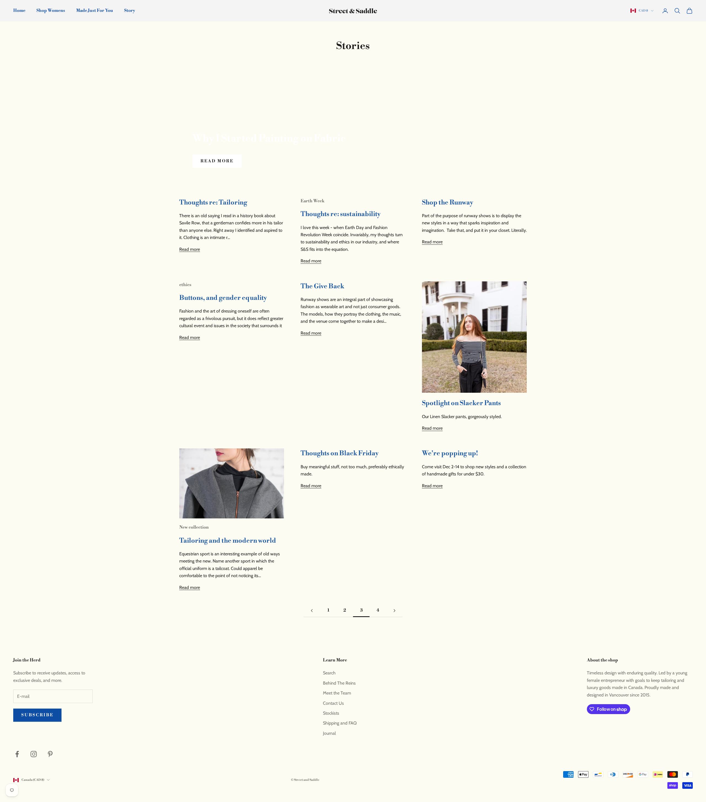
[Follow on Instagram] (34, 754)
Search (329, 672)
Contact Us (333, 703)
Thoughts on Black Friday (340, 453)
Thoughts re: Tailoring (213, 202)
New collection (194, 527)
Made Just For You (94, 10)
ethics (185, 284)
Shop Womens (50, 10)
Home (19, 10)
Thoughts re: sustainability (341, 214)
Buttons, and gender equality (223, 298)
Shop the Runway (447, 202)
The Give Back (322, 286)
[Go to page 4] (394, 610)
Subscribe (37, 715)
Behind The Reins (339, 683)
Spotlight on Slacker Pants (461, 403)
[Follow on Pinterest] (50, 754)
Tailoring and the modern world (227, 541)
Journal (329, 733)
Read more (217, 161)
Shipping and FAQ (340, 723)
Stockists (331, 713)
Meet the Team (337, 693)
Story (129, 10)
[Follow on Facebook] (17, 754)
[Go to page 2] (311, 610)
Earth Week (313, 201)
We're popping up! (450, 453)
